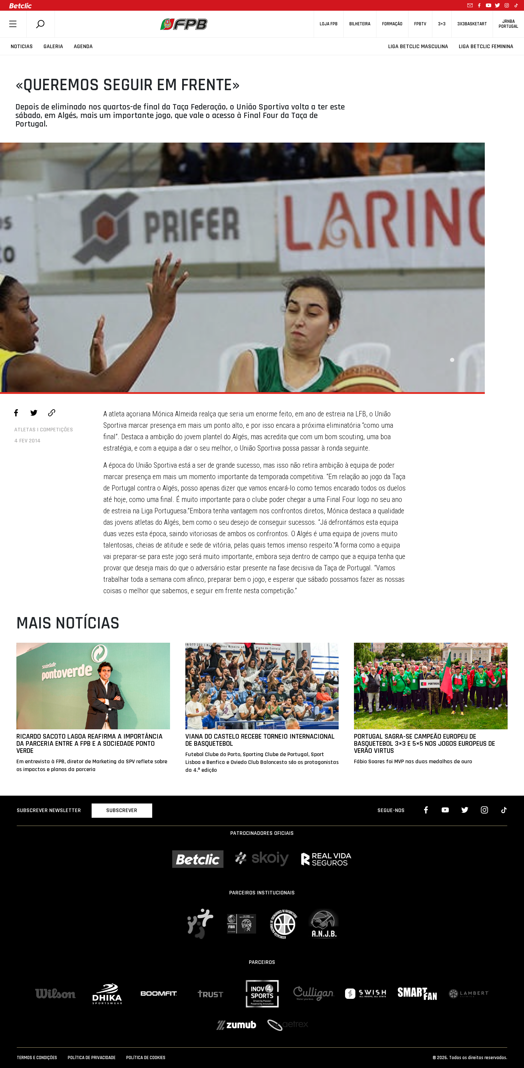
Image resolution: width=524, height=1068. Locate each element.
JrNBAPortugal (508, 24)
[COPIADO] (51, 414)
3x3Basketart (472, 24)
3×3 (442, 24)
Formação (392, 24)
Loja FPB (329, 24)
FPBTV (420, 24)
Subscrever (121, 810)
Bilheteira (359, 24)
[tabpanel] (242, 267)
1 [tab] (452, 360)
